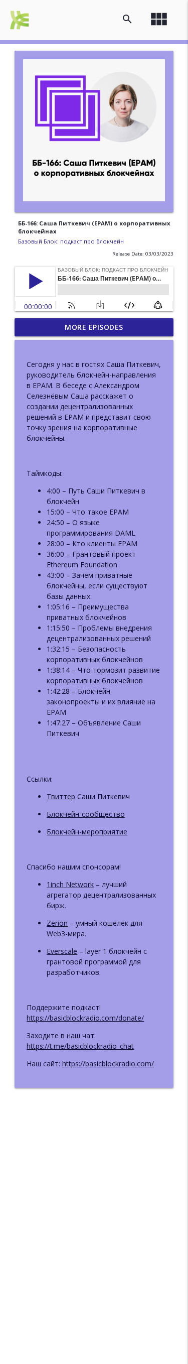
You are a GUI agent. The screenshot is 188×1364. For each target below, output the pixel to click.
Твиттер (61, 796)
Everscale (62, 951)
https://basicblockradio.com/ (108, 1063)
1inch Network (70, 884)
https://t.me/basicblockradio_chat (80, 1046)
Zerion (57, 923)
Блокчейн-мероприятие (87, 831)
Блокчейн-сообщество (86, 814)
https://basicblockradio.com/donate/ (85, 1018)
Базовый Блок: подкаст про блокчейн (71, 241)
